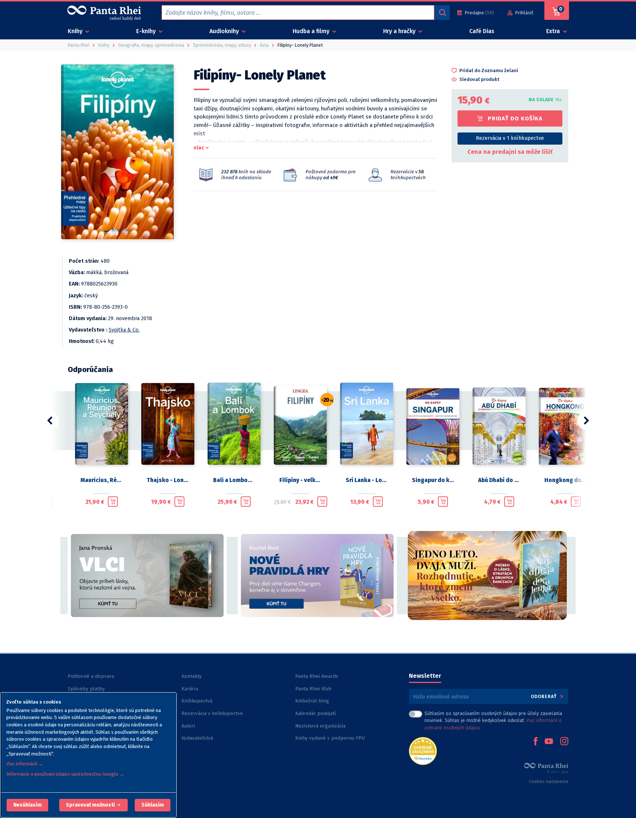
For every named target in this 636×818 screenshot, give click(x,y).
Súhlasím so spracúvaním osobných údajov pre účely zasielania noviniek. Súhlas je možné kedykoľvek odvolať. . (493, 720)
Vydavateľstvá (197, 738)
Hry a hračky (400, 31)
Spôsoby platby (86, 689)
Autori (188, 726)
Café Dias (481, 31)
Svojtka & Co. (124, 330)
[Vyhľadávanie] (442, 12)
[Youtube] (549, 742)
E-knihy (146, 31)
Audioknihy (224, 31)
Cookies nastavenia (548, 781)
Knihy (76, 31)
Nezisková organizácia (320, 726)
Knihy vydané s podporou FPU (330, 738)
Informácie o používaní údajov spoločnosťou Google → (65, 774)
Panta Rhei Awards (316, 676)
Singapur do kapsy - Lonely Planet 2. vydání (433, 480)
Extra (553, 31)
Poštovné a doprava (91, 676)
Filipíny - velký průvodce (300, 480)
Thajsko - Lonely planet (168, 480)
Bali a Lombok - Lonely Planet (234, 480)
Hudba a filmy (312, 31)
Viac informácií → (24, 763)
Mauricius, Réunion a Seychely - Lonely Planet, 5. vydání (102, 480)
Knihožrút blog (312, 701)
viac (199, 147)
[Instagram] (564, 742)
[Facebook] (535, 742)
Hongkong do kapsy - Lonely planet (565, 480)
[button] (27, 805)
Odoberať (544, 696)
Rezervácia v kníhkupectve (212, 713)
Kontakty (191, 676)
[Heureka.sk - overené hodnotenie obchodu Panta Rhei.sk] (423, 750)
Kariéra (189, 689)
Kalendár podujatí (315, 713)
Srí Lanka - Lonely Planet (367, 480)
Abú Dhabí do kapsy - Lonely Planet (499, 480)
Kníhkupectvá (196, 701)
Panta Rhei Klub (313, 689)
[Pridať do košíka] (113, 501)
